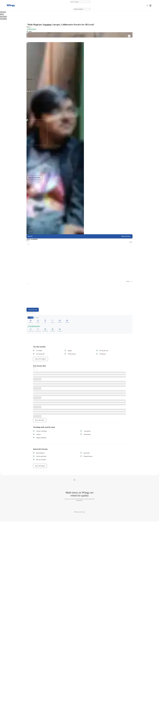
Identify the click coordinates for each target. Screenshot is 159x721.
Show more (29, 79)
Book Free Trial (32, 309)
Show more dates (39, 420)
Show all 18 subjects (40, 359)
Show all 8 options (40, 466)
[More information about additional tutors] (35, 313)
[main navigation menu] (148, 5)
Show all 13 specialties (34, 177)
